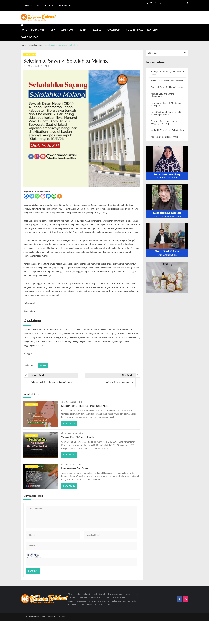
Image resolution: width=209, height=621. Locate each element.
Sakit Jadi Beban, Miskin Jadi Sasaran (167, 87)
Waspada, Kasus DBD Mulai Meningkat (78, 437)
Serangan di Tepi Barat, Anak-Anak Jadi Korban (168, 73)
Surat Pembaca (134, 30)
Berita (83, 30)
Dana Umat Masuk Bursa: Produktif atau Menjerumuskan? (166, 113)
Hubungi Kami (66, 6)
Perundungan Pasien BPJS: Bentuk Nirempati (166, 104)
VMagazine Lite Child (56, 617)
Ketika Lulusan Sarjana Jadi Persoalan (167, 81)
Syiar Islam (67, 30)
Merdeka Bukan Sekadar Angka (164, 137)
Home (24, 30)
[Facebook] (26, 196)
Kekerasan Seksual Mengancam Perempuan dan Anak (84, 406)
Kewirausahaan (29, 37)
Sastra (97, 30)
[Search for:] (171, 3)
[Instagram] (42, 196)
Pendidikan (37, 30)
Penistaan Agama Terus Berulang (75, 468)
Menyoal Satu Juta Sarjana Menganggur (162, 95)
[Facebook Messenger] (48, 196)
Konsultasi (153, 30)
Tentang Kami (32, 6)
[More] (59, 196)
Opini (53, 30)
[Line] (53, 196)
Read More (69, 424)
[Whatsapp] (37, 196)
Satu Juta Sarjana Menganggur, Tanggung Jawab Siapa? (164, 122)
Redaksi (49, 6)
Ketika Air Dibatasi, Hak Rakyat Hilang (167, 130)
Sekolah (43, 365)
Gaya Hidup (113, 30)
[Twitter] (31, 196)
